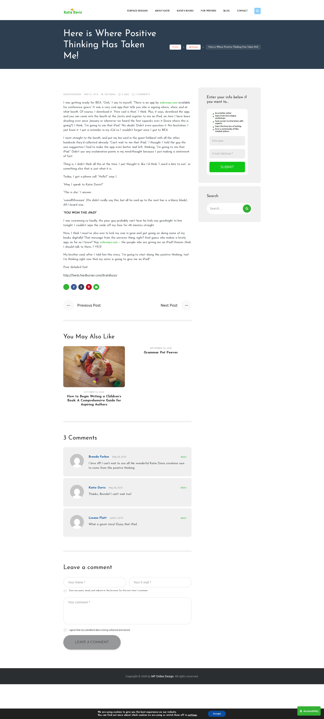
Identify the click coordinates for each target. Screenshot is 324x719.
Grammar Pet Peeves (161, 352)
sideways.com (169, 102)
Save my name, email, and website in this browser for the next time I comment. (108, 590)
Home (175, 47)
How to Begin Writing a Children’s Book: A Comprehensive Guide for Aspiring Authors (94, 400)
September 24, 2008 (161, 348)
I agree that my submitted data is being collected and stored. (99, 630)
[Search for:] (229, 208)
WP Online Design (162, 676)
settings (192, 715)
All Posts (193, 47)
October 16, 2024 (94, 392)
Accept (217, 713)
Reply (183, 457)
